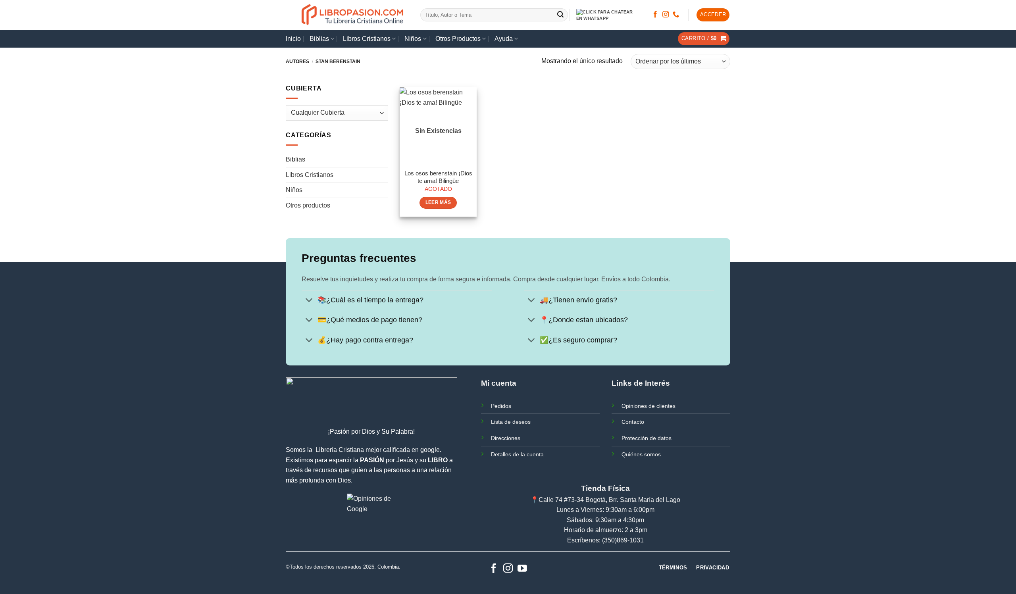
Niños (412, 38)
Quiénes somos (641, 454)
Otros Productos (458, 38)
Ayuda (504, 38)
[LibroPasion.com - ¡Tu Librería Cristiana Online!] (353, 14)
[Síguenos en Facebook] (655, 14)
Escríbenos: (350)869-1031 (605, 540)
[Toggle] (309, 300)
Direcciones (505, 438)
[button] (713, 14)
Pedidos (501, 406)
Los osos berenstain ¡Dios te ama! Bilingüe (438, 177)
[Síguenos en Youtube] (522, 568)
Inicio (293, 38)
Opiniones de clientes (648, 406)
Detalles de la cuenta (517, 454)
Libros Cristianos (367, 38)
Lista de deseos (511, 422)
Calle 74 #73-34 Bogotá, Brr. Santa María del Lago (609, 499)
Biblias (319, 38)
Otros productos (308, 205)
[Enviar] (561, 15)
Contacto (633, 422)
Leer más (438, 202)
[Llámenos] (676, 14)
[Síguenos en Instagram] (665, 14)
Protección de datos (647, 438)
